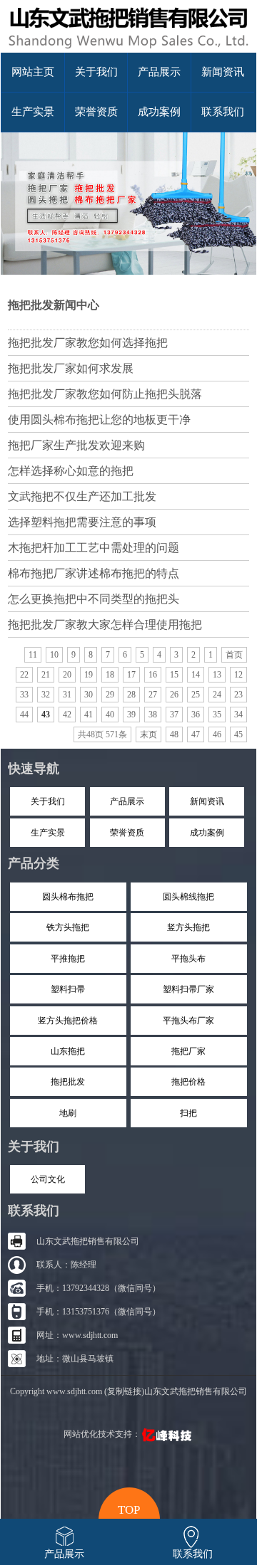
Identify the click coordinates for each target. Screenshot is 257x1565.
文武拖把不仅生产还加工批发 (82, 496)
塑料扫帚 (68, 989)
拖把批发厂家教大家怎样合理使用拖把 (105, 624)
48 (174, 734)
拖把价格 (188, 1082)
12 (238, 675)
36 (195, 715)
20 (67, 675)
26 (174, 695)
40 (110, 715)
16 (152, 675)
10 (54, 655)
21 (45, 675)
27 (152, 695)
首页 (234, 655)
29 (110, 695)
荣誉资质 (96, 111)
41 (88, 715)
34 (238, 715)
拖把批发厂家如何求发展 (70, 368)
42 (67, 715)
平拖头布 (188, 959)
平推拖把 (68, 959)
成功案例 (159, 111)
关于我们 (96, 72)
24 (217, 695)
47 (195, 734)
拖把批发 (68, 1082)
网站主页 (32, 72)
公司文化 (48, 1179)
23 (238, 695)
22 (24, 675)
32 (45, 695)
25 (195, 695)
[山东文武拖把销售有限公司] (128, 50)
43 (45, 715)
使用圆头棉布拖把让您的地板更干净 (99, 419)
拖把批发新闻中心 (53, 305)
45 (238, 734)
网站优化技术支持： (102, 1434)
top (129, 1508)
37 (174, 715)
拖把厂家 (188, 1051)
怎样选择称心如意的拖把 (70, 471)
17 (131, 675)
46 (217, 734)
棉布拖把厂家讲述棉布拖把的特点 (93, 573)
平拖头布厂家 (188, 1021)
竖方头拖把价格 (68, 1021)
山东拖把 (68, 1051)
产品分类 (33, 863)
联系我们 (222, 111)
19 (88, 675)
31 (67, 695)
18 (110, 675)
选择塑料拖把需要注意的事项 (82, 522)
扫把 (188, 1113)
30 (88, 695)
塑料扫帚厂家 (188, 989)
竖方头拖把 (188, 927)
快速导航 (33, 769)
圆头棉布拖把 (68, 897)
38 (152, 715)
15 (174, 675)
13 (217, 675)
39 (131, 715)
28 (131, 695)
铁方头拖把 (67, 927)
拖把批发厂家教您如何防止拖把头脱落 (105, 394)
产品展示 (159, 72)
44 (24, 715)
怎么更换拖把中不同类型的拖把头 (93, 599)
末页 (148, 734)
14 (195, 675)
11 (33, 655)
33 (24, 695)
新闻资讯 (222, 72)
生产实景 (32, 111)
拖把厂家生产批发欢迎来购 (76, 445)
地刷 (67, 1113)
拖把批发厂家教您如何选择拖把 (88, 343)
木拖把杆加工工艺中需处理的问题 (93, 548)
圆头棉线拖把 (188, 897)
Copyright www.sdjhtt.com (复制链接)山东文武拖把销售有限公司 (128, 1391)
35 (217, 715)
